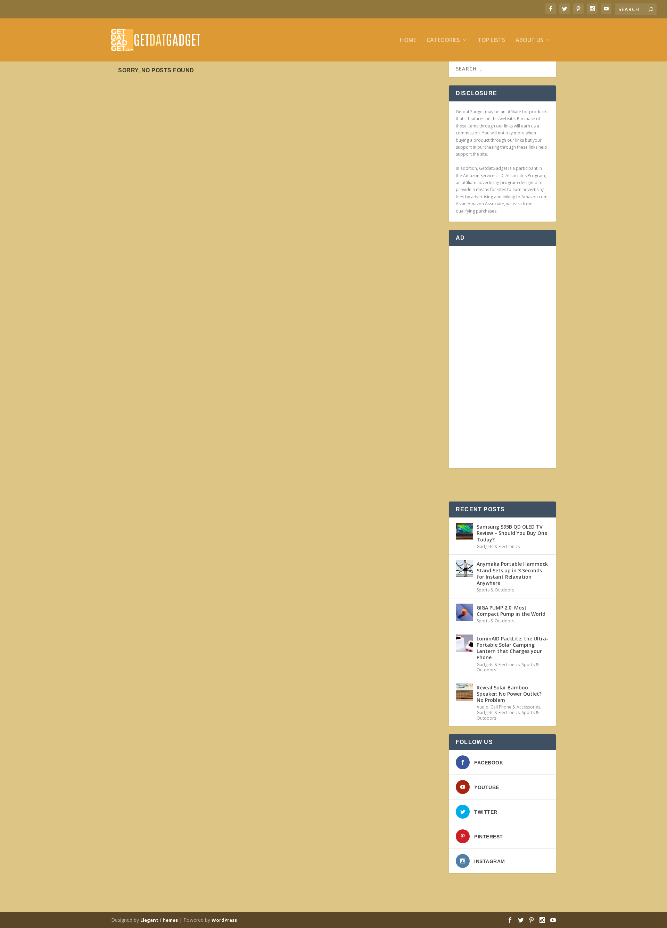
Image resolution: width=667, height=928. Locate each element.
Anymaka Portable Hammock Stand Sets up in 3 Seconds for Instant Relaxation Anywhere (512, 573)
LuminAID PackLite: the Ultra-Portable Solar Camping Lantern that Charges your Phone (512, 648)
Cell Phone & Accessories (515, 707)
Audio (482, 707)
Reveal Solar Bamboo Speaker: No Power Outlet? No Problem (509, 693)
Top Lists (491, 40)
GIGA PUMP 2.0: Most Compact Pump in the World (511, 610)
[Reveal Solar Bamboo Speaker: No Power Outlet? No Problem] (464, 692)
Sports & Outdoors (495, 590)
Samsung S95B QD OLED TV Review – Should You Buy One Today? (512, 532)
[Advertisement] (502, 357)
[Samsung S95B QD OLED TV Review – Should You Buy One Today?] (464, 531)
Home (408, 40)
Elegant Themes (159, 920)
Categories (443, 40)
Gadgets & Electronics (498, 546)
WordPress (224, 920)
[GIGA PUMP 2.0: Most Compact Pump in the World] (464, 612)
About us (529, 40)
